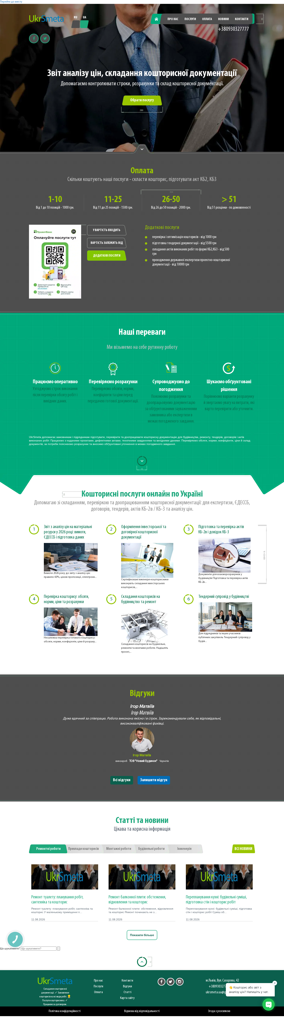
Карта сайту (127, 998)
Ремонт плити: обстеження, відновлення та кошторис (137, 900)
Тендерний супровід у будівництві (223, 596)
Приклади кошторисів (83, 849)
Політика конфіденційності (65, 1011)
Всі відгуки (121, 780)
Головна (158, 19)
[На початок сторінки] (142, 962)
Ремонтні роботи (48, 849)
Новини (223, 19)
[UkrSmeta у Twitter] (170, 982)
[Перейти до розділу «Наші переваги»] (142, 149)
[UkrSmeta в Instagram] (180, 982)
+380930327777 (233, 29)
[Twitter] (45, 38)
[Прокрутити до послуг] (142, 461)
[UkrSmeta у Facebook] (161, 982)
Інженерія (184, 849)
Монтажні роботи (118, 849)
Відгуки (127, 986)
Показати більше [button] (142, 935)
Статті (127, 992)
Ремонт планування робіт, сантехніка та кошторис (57, 900)
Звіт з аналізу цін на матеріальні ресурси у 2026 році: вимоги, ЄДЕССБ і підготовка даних (68, 532)
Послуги (190, 19)
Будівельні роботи (151, 849)
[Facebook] (34, 38)
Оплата (207, 19)
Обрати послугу (142, 100)
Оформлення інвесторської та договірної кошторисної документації (143, 532)
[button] (15, 939)
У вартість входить (106, 230)
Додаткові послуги (106, 256)
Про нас (173, 19)
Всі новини (243, 849)
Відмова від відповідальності (142, 1011)
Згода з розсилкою (219, 1011)
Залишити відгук (153, 780)
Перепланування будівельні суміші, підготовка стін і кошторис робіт (216, 900)
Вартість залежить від (107, 243)
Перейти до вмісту (11, 1)
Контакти (241, 19)
